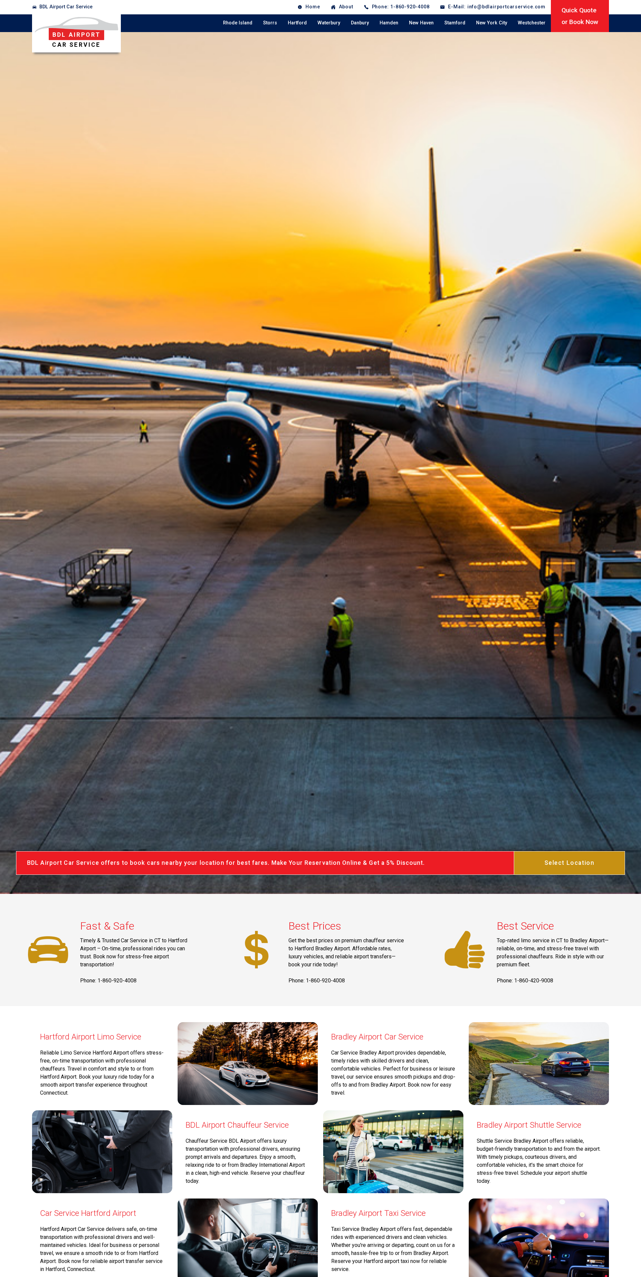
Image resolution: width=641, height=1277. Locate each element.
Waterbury (328, 23)
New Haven (421, 23)
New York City (491, 23)
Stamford (454, 23)
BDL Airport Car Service (65, 7)
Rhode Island (237, 23)
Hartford (297, 23)
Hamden (389, 23)
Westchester (532, 23)
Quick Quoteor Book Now (580, 16)
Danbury (360, 23)
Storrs (270, 23)
